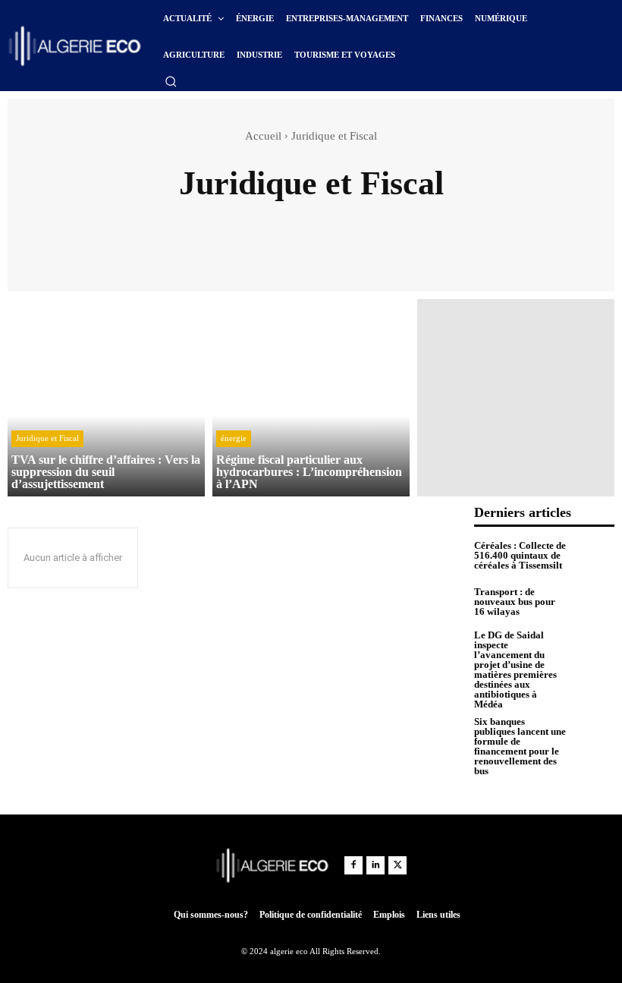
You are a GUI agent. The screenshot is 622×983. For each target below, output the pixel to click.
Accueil (263, 136)
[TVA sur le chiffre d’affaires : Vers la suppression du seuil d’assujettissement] (106, 397)
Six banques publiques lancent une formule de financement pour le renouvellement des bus (520, 746)
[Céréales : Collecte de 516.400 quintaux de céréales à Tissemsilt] (594, 555)
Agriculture (355, 222)
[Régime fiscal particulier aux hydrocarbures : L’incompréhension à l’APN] (311, 397)
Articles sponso (447, 222)
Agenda (281, 222)
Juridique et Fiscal (47, 438)
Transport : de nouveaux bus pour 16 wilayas (514, 601)
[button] (171, 81)
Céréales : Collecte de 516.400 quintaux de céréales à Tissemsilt (520, 555)
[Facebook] (353, 865)
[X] (397, 865)
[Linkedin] (375, 865)
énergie (234, 438)
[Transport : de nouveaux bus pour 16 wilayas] (594, 602)
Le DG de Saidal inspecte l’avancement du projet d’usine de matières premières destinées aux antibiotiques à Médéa (515, 669)
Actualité (150, 222)
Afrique (218, 222)
